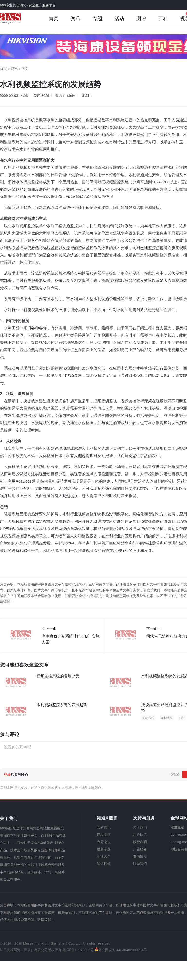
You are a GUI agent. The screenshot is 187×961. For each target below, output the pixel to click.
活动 (119, 18)
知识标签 (104, 863)
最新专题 (104, 848)
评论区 (86, 95)
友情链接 (140, 856)
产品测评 (104, 834)
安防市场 (148, 718)
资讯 (75, 18)
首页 (53, 18)
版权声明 (140, 841)
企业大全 (104, 856)
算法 (144, 309)
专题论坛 (104, 841)
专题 (97, 18)
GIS (181, 718)
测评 (141, 18)
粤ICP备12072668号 (78, 949)
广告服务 (140, 848)
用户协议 (140, 834)
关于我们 (140, 827)
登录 (7, 774)
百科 (163, 18)
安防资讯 (104, 827)
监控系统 (167, 718)
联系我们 (140, 863)
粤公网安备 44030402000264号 (122, 949)
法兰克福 (177, 827)
